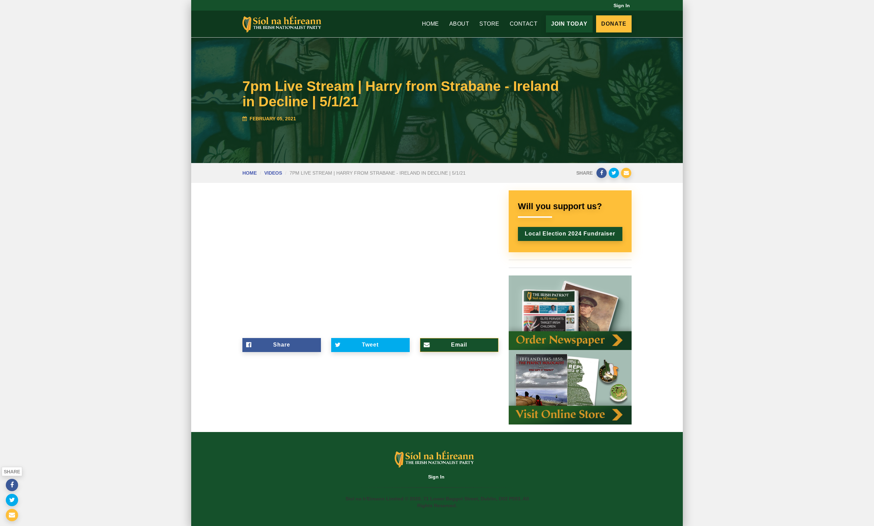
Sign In (622, 5)
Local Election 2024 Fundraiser (570, 234)
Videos (273, 173)
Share (281, 345)
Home (430, 24)
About (459, 24)
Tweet (370, 345)
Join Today (569, 24)
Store (489, 24)
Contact (524, 24)
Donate (613, 24)
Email (459, 345)
